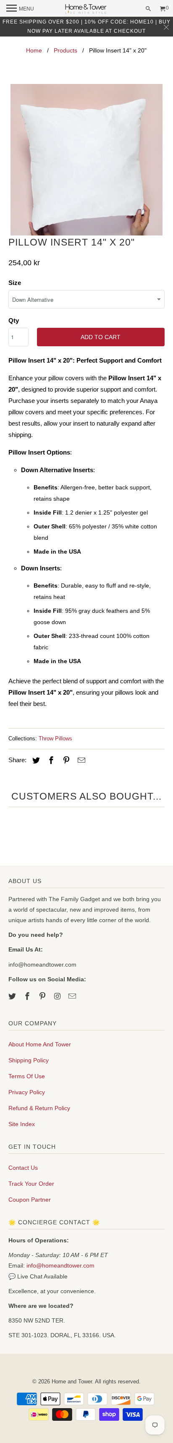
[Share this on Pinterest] (65, 760)
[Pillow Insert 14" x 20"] (86, 159)
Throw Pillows (55, 738)
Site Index (21, 1124)
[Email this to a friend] (80, 760)
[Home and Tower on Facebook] (28, 996)
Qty (13, 320)
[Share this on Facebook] (50, 760)
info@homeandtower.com (60, 1265)
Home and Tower (72, 1381)
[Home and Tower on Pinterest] (43, 996)
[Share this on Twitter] (35, 760)
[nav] (20, 8)
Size (14, 282)
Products (65, 50)
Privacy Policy (26, 1092)
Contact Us (23, 1167)
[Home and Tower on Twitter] (13, 996)
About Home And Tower (39, 1044)
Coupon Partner (29, 1199)
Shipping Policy (28, 1060)
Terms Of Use (26, 1076)
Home (34, 50)
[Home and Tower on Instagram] (58, 996)
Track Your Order (31, 1183)
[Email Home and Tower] (73, 996)
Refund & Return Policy (39, 1108)
